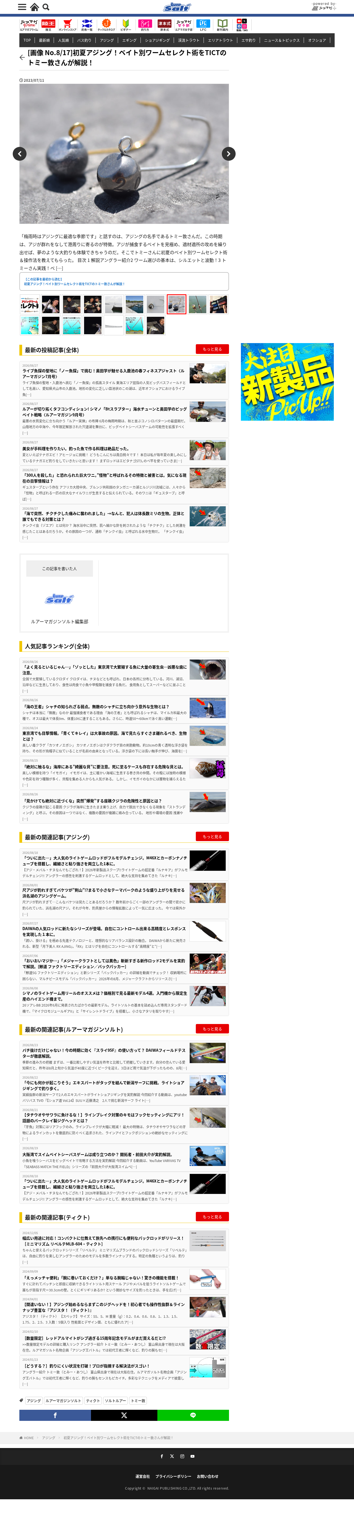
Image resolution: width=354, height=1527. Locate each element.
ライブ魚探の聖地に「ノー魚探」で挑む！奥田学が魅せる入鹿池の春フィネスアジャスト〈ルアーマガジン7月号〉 (103, 373)
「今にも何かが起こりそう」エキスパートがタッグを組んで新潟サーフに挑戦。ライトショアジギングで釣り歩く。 (103, 1085)
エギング (129, 40)
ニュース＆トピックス (282, 40)
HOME (29, 1437)
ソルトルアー (115, 1400)
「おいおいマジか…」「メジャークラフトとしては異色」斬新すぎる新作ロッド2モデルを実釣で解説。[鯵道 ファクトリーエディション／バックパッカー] (103, 963)
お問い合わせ (207, 1476)
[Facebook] (55, 1415)
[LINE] (193, 1415)
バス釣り (84, 40)
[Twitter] (124, 1415)
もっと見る (212, 349)
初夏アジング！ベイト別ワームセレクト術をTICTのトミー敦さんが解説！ (119, 1437)
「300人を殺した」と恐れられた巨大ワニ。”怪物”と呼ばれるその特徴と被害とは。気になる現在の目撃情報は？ (104, 478)
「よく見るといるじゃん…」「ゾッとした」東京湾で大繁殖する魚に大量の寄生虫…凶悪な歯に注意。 (104, 669)
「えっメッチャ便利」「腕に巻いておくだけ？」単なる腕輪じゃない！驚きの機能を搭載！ (100, 1277)
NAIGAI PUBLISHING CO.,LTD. (172, 1488)
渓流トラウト (189, 40)
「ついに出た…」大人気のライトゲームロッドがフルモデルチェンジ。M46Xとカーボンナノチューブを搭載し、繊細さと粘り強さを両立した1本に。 (104, 860)
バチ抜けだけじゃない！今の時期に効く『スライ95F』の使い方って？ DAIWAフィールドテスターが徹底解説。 (104, 1053)
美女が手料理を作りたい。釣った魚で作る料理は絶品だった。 (76, 448)
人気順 (63, 40)
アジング (107, 40)
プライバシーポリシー (173, 1476)
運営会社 (143, 1476)
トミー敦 (138, 1400)
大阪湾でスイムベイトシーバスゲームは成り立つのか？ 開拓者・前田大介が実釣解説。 (98, 1154)
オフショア (317, 40)
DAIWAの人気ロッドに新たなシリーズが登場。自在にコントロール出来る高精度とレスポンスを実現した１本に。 (104, 931)
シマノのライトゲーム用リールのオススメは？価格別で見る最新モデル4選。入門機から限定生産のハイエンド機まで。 (104, 996)
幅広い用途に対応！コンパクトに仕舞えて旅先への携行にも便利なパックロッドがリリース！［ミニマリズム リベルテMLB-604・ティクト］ (103, 1241)
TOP (27, 40)
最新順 (44, 40)
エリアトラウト (220, 40)
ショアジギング (157, 40)
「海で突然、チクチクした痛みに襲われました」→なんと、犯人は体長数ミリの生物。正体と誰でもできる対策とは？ (103, 516)
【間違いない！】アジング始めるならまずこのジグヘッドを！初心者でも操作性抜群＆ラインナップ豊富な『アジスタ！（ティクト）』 (103, 1307)
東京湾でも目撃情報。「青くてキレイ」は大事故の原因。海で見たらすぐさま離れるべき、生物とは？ (104, 736)
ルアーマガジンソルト (63, 1400)
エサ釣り (248, 40)
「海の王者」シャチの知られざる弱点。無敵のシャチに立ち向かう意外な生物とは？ (96, 706)
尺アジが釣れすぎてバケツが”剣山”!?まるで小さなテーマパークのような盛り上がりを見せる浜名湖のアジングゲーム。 (103, 892)
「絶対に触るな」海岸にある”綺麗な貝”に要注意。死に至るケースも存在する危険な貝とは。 (103, 766)
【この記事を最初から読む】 (74, 281)
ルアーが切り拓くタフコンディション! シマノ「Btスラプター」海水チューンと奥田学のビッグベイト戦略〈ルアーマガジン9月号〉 (104, 411)
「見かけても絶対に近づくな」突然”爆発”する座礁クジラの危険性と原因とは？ (92, 800)
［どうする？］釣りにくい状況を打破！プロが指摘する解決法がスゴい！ (86, 1365)
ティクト (93, 1400)
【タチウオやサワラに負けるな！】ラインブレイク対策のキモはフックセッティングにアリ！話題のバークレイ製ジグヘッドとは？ (103, 1117)
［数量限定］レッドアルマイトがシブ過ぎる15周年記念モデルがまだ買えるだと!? (94, 1338)
